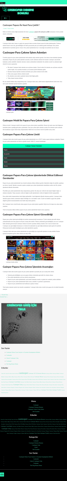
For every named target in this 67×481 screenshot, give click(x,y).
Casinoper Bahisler (55, 373)
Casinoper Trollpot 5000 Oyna (35, 390)
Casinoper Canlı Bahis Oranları (18, 426)
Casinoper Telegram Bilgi (6, 390)
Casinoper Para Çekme (53, 384)
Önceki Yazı (4, 294)
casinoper (23, 373)
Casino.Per (3, 373)
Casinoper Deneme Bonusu (36, 407)
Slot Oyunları (36, 411)
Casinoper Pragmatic (11, 387)
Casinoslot (9, 355)
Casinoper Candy (46, 379)
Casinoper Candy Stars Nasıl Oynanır (59, 424)
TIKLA (2, 3)
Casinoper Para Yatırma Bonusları (42, 384)
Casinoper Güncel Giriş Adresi (36, 409)
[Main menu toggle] (6, 18)
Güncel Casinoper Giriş (12, 358)
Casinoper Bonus (38, 376)
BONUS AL (56, 38)
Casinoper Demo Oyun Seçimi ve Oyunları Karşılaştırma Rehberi (23, 352)
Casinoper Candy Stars (54, 379)
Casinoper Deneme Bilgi (29, 426)
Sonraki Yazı (4, 297)
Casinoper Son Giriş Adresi (51, 387)
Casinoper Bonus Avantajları (6, 379)
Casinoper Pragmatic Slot (19, 387)
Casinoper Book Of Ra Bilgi (26, 379)
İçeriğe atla (3, 5)
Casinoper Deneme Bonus (39, 426)
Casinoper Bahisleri (62, 419)
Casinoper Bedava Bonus (18, 376)
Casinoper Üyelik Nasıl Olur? (54, 433)
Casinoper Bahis (49, 373)
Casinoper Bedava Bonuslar (29, 376)
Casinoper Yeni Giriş (46, 390)
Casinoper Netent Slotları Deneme (29, 384)
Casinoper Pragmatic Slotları (30, 387)
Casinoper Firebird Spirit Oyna (7, 384)
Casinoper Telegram (60, 387)
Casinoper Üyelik (56, 390)
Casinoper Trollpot (25, 390)
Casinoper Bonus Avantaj (48, 376)
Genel (5, 28)
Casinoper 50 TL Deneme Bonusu (37, 373)
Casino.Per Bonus (15, 373)
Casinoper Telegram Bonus (16, 390)
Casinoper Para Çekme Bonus (51, 428)
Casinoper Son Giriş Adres (41, 387)
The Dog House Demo (12, 364)
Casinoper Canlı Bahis (14, 382)
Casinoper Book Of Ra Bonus (37, 379)
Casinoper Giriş (18, 384)
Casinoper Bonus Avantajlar (58, 376)
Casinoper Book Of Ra (16, 379)
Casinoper (31, 31)
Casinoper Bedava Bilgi (9, 376)
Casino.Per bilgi (9, 373)
